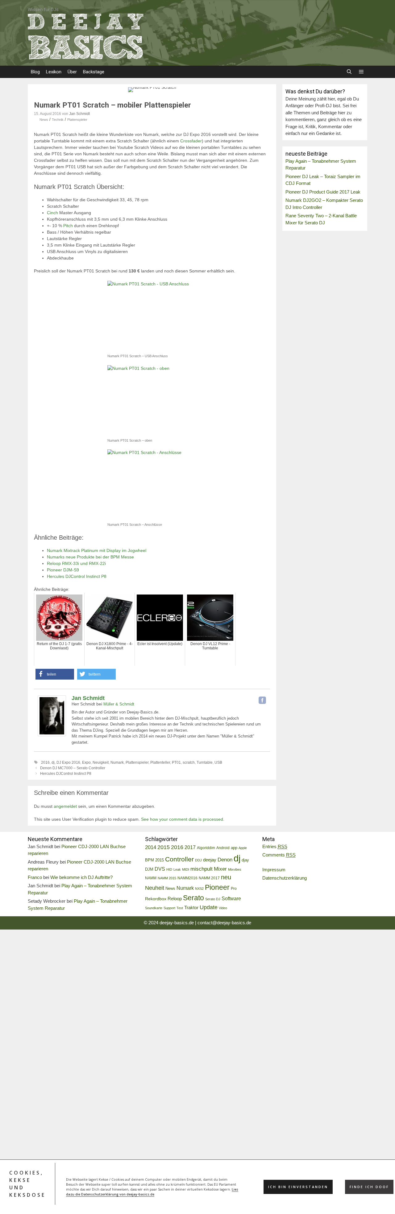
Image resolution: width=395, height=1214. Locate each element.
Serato (193, 898)
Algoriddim (206, 848)
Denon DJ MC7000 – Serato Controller (72, 768)
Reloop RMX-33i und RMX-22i (76, 563)
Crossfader (191, 140)
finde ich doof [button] (369, 1187)
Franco (35, 877)
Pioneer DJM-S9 (63, 569)
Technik (58, 119)
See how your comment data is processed (182, 819)
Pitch (68, 225)
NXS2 (199, 888)
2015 (163, 847)
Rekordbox (155, 898)
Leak (177, 869)
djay (245, 860)
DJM (149, 869)
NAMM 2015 (167, 878)
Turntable (205, 762)
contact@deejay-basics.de (224, 922)
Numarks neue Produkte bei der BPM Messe (90, 556)
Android (223, 848)
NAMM (150, 878)
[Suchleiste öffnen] (349, 72)
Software (231, 898)
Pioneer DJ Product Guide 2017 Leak (322, 191)
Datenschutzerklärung (284, 878)
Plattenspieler (77, 119)
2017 (190, 847)
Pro (234, 888)
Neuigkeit (101, 762)
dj (53, 762)
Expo (86, 762)
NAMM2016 (187, 878)
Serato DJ (212, 899)
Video (223, 908)
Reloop (175, 898)
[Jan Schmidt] (52, 734)
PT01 (176, 762)
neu (226, 877)
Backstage (93, 72)
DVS (160, 869)
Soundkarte (153, 908)
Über (72, 72)
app (234, 848)
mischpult (201, 869)
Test (180, 908)
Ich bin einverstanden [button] (298, 1187)
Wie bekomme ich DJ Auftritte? (81, 877)
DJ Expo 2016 (68, 762)
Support (169, 908)
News (44, 119)
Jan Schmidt (88, 698)
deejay (209, 859)
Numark (117, 762)
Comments (279, 854)
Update (209, 907)
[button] (361, 72)
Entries (274, 846)
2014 (150, 847)
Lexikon (53, 72)
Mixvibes (234, 869)
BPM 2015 (154, 860)
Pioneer (217, 887)
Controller (179, 859)
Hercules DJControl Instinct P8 (76, 576)
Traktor (191, 907)
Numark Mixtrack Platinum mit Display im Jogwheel (96, 550)
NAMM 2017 (209, 878)
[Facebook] (262, 700)
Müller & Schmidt (118, 704)
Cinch (52, 212)
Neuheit (154, 888)
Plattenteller (160, 762)
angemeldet (65, 806)
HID (169, 869)
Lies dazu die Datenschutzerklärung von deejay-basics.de (152, 1191)
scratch (189, 762)
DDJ (198, 860)
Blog (35, 72)
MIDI (185, 869)
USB (218, 762)
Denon (225, 860)
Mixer (220, 869)
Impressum (273, 869)
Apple (243, 848)
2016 (45, 762)
